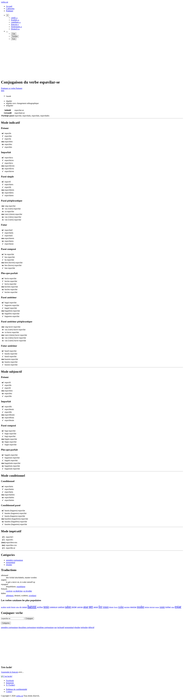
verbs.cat (4, 2)
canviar (80, 607)
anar (85, 606)
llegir (116, 607)
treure (157, 607)
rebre (17, 607)
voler (121, 607)
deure (111, 607)
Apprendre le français (9, 672)
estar (178, 606)
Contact (9, 691)
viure (172, 607)
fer (100, 606)
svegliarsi (32, 595)
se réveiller (27, 591)
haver (32, 606)
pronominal (10, 562)
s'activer (9, 591)
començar (53, 607)
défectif (91, 627)
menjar (133, 607)
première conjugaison (14, 560)
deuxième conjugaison (27, 627)
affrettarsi (9, 595)
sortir (9, 607)
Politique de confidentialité (16, 689)
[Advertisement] (76, 59)
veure (106, 606)
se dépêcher (17, 591)
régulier (9, 565)
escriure (127, 607)
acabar (3, 607)
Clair (13, 34)
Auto (13, 39)
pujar (74, 607)
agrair (96, 607)
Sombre (15, 36)
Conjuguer (29, 618)
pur (55, 627)
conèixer (61, 607)
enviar (147, 607)
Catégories (10, 9)
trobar (168, 607)
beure (13, 607)
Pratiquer (9, 11)
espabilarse (21, 587)
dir (21, 607)
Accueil (9, 6)
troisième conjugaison (45, 627)
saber (68, 606)
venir (162, 607)
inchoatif (60, 627)
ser (91, 606)
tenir (46, 606)
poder (140, 606)
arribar (40, 607)
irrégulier (84, 627)
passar (24, 607)
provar (152, 607)
